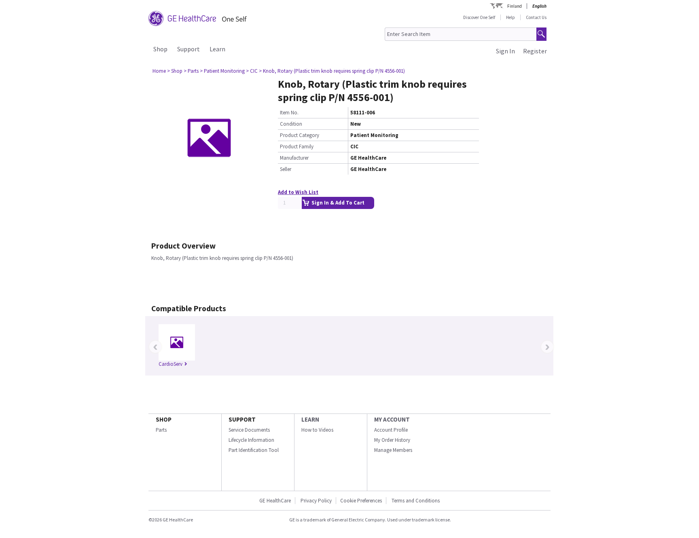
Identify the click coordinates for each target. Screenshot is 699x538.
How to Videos (317, 429)
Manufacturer (294, 157)
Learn (217, 49)
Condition (291, 123)
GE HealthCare (275, 500)
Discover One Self (479, 17)
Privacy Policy (315, 500)
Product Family (296, 146)
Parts (161, 429)
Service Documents (249, 429)
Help (510, 17)
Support (188, 49)
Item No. (289, 112)
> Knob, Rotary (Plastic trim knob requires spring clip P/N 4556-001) (332, 71)
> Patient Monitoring (222, 71)
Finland (514, 6)
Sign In (505, 51)
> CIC (252, 71)
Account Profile (391, 429)
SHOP (164, 419)
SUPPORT (242, 419)
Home (159, 71)
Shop (160, 49)
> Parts (191, 71)
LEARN (310, 419)
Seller (285, 169)
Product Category (299, 135)
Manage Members (393, 450)
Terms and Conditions (416, 500)
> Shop (174, 71)
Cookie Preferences (361, 500)
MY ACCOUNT (392, 419)
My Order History (392, 440)
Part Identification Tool (254, 450)
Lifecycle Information (251, 440)
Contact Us (536, 17)
